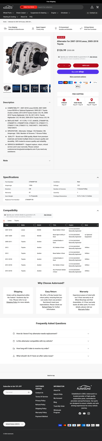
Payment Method (41, 416)
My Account (58, 398)
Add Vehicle (93, 56)
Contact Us (39, 393)
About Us (24, 17)
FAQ (30, 17)
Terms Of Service (41, 397)
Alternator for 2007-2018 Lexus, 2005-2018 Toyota (20, 21)
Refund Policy (47, 307)
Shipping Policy (11, 302)
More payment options (78, 77)
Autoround (10, 433)
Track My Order (59, 406)
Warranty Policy (83, 309)
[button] (97, 7)
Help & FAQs (58, 394)
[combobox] (51, 7)
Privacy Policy (40, 401)
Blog (55, 402)
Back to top (51, 375)
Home (4, 21)
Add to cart (85, 65)
